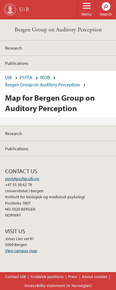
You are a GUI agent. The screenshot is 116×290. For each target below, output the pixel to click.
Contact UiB (15, 276)
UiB (8, 77)
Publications (16, 63)
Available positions (47, 276)
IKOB (45, 77)
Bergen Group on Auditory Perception (58, 29)
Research (13, 48)
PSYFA (26, 77)
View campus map (21, 250)
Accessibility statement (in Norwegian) (58, 285)
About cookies (94, 276)
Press (72, 276)
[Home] (10, 10)
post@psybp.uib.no (22, 178)
